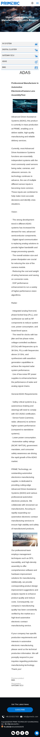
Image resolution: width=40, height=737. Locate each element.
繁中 (28, 17)
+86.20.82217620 (12, 717)
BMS (17, 679)
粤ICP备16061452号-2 (12, 724)
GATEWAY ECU (17, 684)
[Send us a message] (36, 733)
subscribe (20, 710)
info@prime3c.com (31, 717)
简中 (28, 12)
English (28, 8)
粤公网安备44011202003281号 (14, 727)
